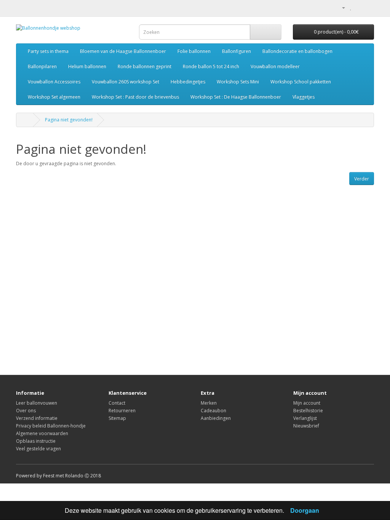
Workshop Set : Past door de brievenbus (135, 97)
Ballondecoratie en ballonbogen (297, 51)
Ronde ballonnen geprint (144, 66)
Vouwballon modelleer (275, 66)
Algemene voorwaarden (42, 433)
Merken (209, 403)
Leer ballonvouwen (36, 403)
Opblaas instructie (36, 441)
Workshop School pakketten (300, 81)
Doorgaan (304, 510)
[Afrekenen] (368, 7)
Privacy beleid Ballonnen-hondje (51, 426)
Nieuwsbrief (306, 426)
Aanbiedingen (216, 418)
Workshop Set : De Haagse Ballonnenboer (235, 97)
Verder (361, 178)
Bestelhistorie (308, 410)
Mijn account (306, 403)
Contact (117, 403)
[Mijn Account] (340, 7)
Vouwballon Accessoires (54, 81)
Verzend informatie (37, 418)
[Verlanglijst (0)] (351, 7)
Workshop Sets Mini (238, 81)
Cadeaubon (213, 410)
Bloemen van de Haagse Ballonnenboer (123, 51)
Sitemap (117, 418)
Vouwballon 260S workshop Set (125, 81)
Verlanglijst (305, 418)
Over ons (26, 410)
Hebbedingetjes (188, 81)
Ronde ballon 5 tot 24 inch (211, 66)
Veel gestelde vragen (38, 448)
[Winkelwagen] (359, 7)
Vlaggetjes (303, 97)
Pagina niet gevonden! (69, 119)
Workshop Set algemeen (54, 97)
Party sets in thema (48, 51)
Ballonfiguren (236, 51)
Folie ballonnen (194, 51)
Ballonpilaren (42, 66)
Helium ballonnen (87, 66)
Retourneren (122, 410)
